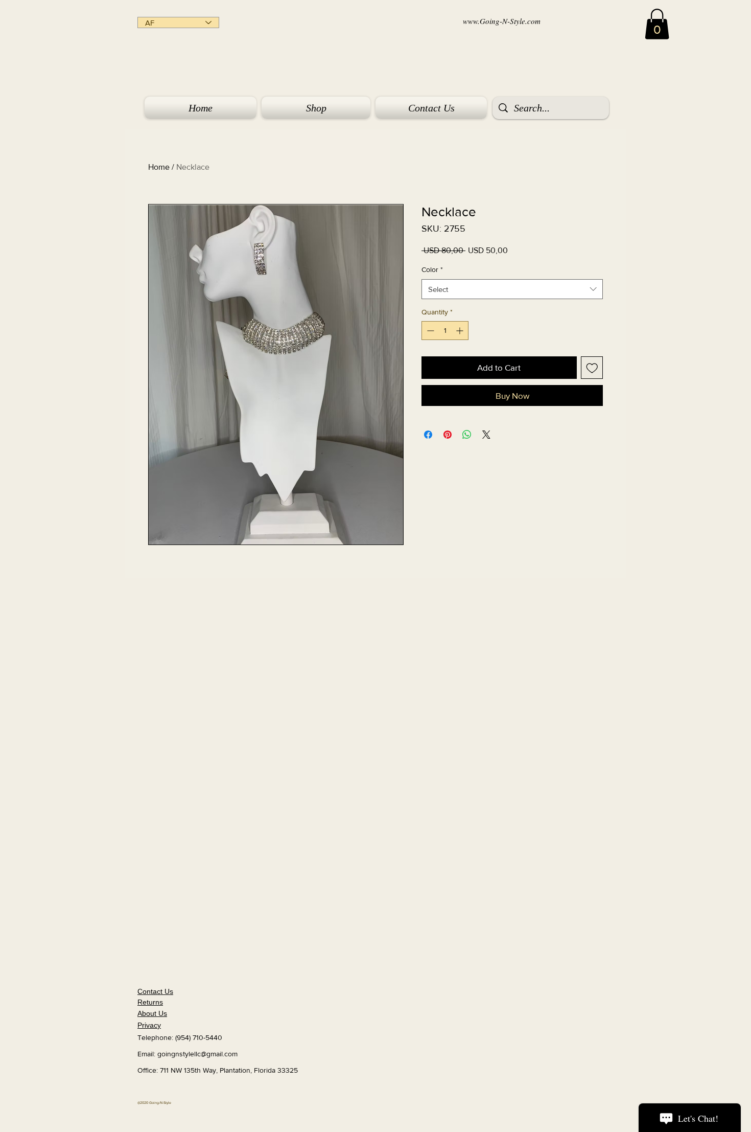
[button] (657, 24)
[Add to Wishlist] (592, 367)
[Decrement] (429, 330)
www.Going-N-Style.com (502, 21)
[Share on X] (486, 434)
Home (159, 167)
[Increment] (460, 330)
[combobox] (512, 289)
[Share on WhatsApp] (467, 434)
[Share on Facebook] (428, 434)
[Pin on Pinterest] (447, 434)
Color (432, 269)
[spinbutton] (445, 330)
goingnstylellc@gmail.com (197, 1054)
